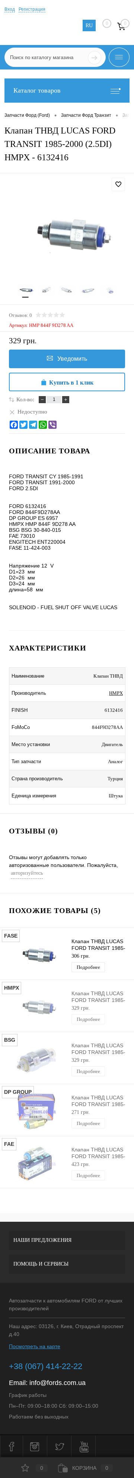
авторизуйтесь (27, 873)
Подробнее (88, 967)
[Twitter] (23, 425)
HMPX (116, 693)
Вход (9, 9)
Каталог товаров (37, 90)
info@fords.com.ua (57, 1383)
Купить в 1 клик (71, 382)
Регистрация (32, 9)
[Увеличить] (67, 235)
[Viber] (52, 425)
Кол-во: (25, 399)
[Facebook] (14, 425)
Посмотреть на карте (34, 1346)
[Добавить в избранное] (118, 184)
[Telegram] (33, 425)
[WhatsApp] (43, 425)
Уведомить (72, 359)
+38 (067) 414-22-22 (45, 1366)
